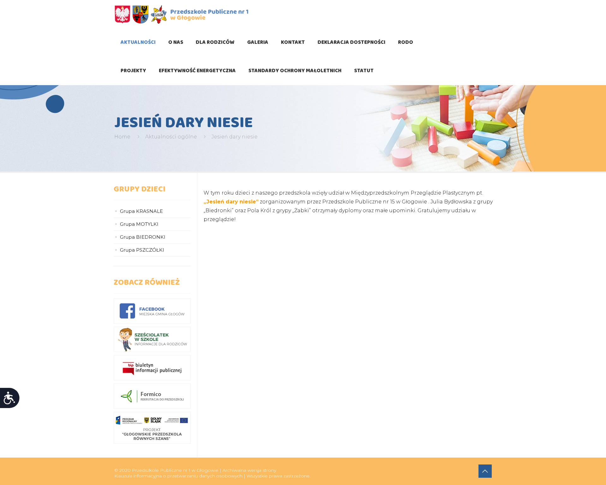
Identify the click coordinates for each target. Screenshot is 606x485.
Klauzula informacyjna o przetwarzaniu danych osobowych (178, 476)
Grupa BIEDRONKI (142, 237)
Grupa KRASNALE (141, 211)
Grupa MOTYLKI (139, 224)
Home (122, 137)
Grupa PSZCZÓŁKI (142, 250)
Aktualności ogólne (171, 137)
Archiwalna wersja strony (249, 470)
